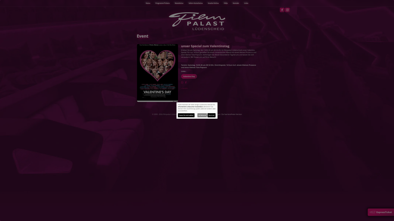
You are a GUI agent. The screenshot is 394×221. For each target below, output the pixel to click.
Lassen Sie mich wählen (186, 115)
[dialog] (197, 110)
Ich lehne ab (202, 115)
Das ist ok (211, 115)
